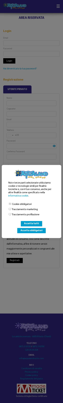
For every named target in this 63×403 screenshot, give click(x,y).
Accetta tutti (31, 223)
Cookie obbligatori (22, 204)
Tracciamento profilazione (25, 214)
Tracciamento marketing (25, 209)
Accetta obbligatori (31, 230)
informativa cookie (18, 196)
